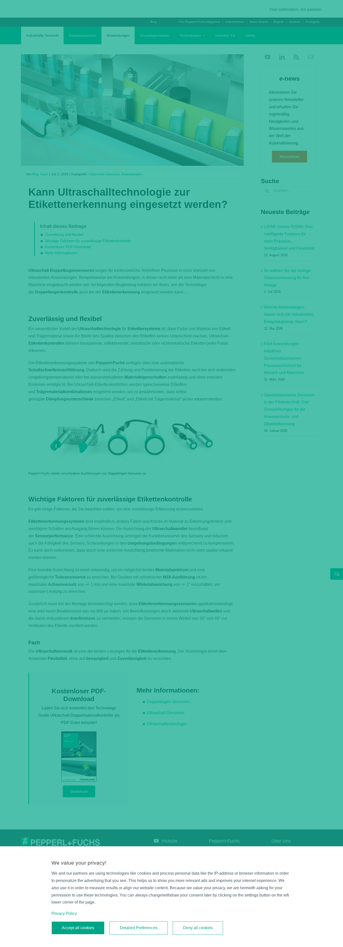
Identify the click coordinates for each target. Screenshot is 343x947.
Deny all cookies (198, 928)
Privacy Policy (64, 913)
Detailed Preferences (138, 928)
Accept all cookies (78, 928)
